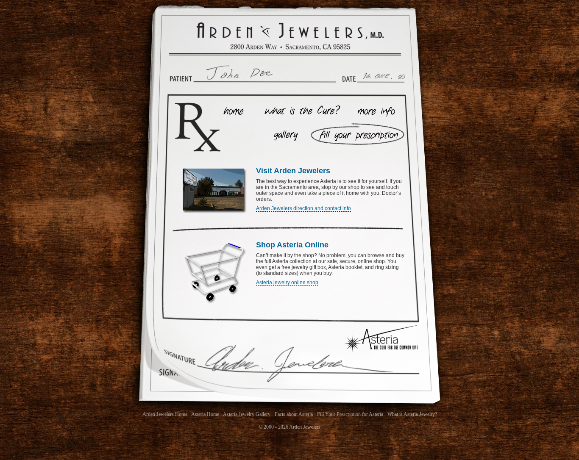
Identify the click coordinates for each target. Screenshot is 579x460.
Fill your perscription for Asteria (355, 133)
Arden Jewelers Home (164, 414)
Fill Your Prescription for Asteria (350, 414)
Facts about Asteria (294, 414)
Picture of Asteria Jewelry (280, 133)
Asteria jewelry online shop (287, 282)
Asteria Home (232, 112)
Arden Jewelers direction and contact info (303, 208)
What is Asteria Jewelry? (412, 414)
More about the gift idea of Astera (376, 112)
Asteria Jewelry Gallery (246, 414)
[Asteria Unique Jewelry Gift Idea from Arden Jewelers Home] (290, 36)
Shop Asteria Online (292, 245)
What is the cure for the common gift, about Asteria (300, 112)
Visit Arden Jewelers (293, 170)
